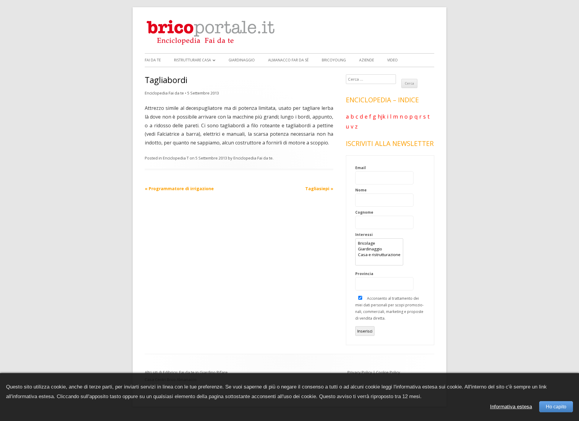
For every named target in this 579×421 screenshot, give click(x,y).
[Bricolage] (379, 243)
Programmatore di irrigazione (179, 188)
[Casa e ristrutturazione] (379, 255)
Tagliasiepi (319, 188)
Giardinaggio (242, 60)
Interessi (364, 234)
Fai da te (153, 60)
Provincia (364, 273)
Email (360, 167)
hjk (381, 116)
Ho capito (556, 406)
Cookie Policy (388, 372)
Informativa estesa (511, 407)
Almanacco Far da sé (288, 60)
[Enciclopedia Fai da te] (212, 44)
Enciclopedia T (176, 158)
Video (392, 60)
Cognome (364, 212)
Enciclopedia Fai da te (164, 93)
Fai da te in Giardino (197, 372)
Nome (361, 190)
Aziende (366, 60)
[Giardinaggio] (379, 249)
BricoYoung (334, 60)
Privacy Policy (359, 372)
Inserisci (364, 331)
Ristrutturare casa (192, 60)
